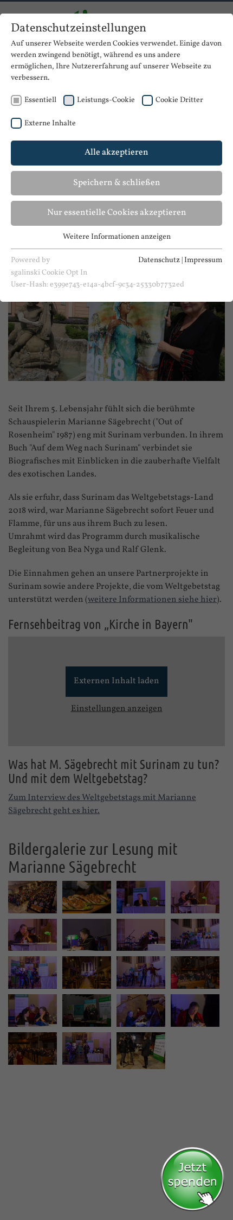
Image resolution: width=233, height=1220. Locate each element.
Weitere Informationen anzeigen (117, 237)
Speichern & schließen (116, 183)
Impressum (203, 260)
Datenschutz (159, 260)
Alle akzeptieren (116, 152)
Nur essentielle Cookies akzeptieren (116, 213)
